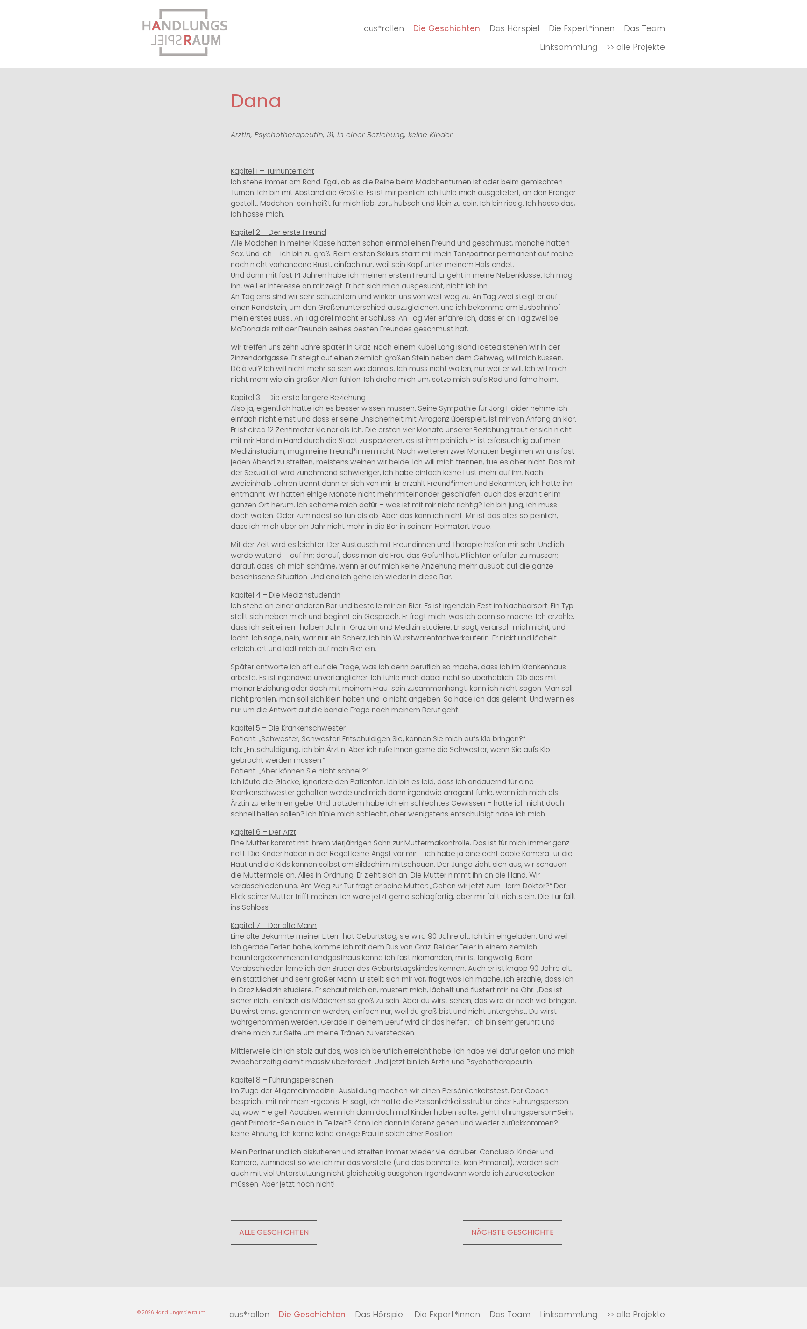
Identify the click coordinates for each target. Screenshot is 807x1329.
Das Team (644, 28)
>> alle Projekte (636, 47)
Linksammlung (568, 47)
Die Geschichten (446, 28)
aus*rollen (384, 28)
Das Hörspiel (514, 28)
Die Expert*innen (582, 28)
